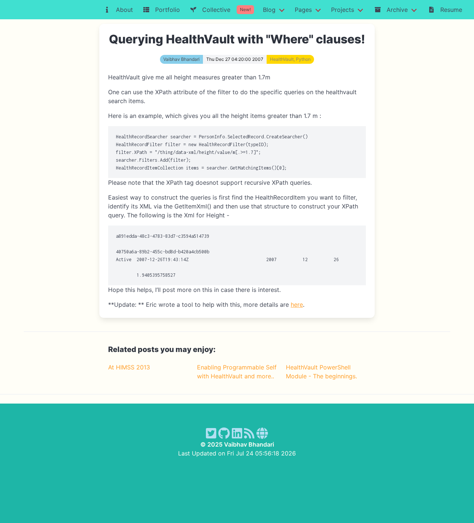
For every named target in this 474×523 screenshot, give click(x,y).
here (297, 304)
